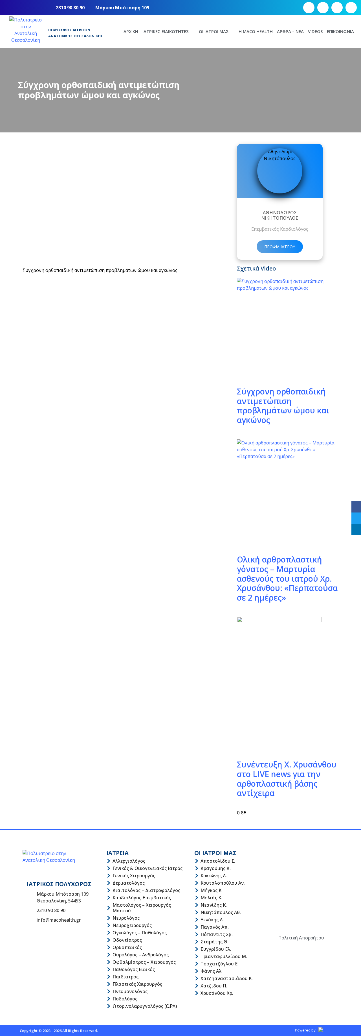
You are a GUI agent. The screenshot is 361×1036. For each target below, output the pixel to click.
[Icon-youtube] (337, 7)
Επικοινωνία (340, 31)
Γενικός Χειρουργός (134, 875)
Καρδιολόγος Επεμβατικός (142, 897)
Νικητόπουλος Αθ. (221, 912)
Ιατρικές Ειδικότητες (165, 31)
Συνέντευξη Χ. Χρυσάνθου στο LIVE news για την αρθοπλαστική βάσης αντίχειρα (286, 778)
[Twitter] (356, 518)
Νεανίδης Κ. (214, 905)
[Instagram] (323, 7)
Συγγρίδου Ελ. (216, 949)
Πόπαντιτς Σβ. (217, 934)
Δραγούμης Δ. (216, 868)
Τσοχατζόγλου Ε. (220, 964)
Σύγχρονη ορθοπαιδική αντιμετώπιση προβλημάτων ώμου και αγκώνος (283, 405)
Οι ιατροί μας (214, 31)
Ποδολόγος (125, 999)
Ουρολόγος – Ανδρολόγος (141, 955)
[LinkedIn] (356, 529)
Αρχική (131, 31)
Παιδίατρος (125, 977)
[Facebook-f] (308, 7)
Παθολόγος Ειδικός (134, 969)
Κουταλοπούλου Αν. (223, 883)
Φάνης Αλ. (212, 971)
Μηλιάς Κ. (211, 897)
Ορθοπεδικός (127, 947)
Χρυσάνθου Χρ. (217, 993)
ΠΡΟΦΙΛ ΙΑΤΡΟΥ (279, 246)
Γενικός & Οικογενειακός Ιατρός (147, 868)
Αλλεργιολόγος (129, 861)
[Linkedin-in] (351, 7)
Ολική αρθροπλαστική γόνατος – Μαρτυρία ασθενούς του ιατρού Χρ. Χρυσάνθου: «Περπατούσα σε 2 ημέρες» (287, 578)
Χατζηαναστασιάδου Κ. (227, 978)
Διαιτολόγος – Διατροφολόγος (146, 890)
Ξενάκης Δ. (212, 919)
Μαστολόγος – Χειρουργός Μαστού (142, 907)
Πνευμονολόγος (130, 991)
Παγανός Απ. (215, 927)
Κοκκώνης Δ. (214, 875)
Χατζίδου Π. (214, 986)
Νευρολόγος (126, 918)
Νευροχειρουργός (132, 925)
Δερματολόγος (129, 883)
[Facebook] (356, 506)
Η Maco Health (256, 31)
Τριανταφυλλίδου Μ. (224, 956)
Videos (315, 31)
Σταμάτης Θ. (214, 942)
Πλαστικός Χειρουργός (137, 984)
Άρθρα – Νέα (290, 31)
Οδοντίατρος (127, 940)
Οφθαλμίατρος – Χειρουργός (144, 962)
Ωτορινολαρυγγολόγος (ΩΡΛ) (145, 1006)
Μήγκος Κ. (212, 890)
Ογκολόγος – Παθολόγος (140, 932)
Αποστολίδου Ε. (218, 861)
